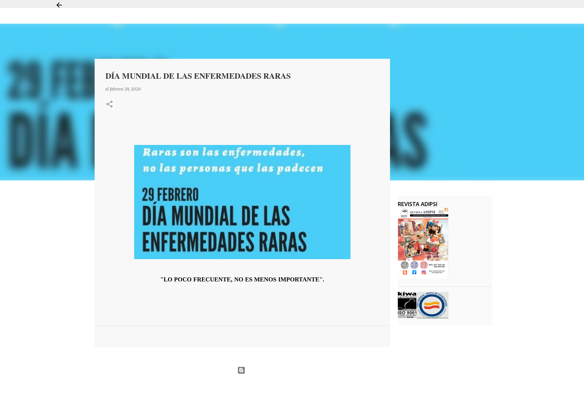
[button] (109, 104)
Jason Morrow (316, 386)
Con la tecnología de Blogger (296, 370)
